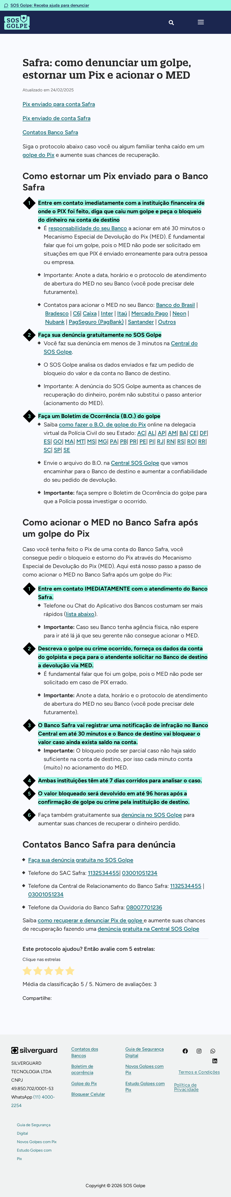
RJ (160, 441)
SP (57, 449)
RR (201, 441)
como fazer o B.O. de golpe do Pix (102, 424)
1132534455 (103, 873)
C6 (76, 313)
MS (91, 441)
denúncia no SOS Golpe (151, 814)
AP (161, 433)
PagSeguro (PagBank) (96, 321)
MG (102, 441)
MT (80, 441)
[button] (199, 1072)
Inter (107, 313)
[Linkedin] (215, 1061)
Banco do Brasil (175, 305)
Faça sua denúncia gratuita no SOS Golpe (80, 860)
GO (57, 441)
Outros (167, 321)
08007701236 (144, 907)
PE (142, 441)
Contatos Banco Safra (50, 132)
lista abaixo (80, 614)
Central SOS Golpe (135, 462)
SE (66, 449)
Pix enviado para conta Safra (59, 104)
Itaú (122, 313)
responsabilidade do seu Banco (87, 228)
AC (141, 433)
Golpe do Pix (84, 1083)
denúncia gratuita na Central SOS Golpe (148, 928)
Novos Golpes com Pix (37, 1141)
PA (113, 441)
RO (191, 441)
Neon (179, 313)
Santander (141, 321)
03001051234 (139, 873)
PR (133, 441)
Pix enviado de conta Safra (56, 118)
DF (203, 433)
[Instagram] (199, 1051)
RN (170, 441)
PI (151, 441)
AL (151, 433)
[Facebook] (185, 1051)
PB (123, 441)
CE (193, 433)
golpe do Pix (38, 154)
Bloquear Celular (88, 1094)
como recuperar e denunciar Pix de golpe (91, 920)
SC (47, 449)
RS (180, 441)
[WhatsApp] (213, 1051)
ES (47, 441)
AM (172, 433)
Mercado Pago (149, 313)
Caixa (90, 313)
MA (69, 441)
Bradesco (57, 313)
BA (183, 433)
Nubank (55, 321)
